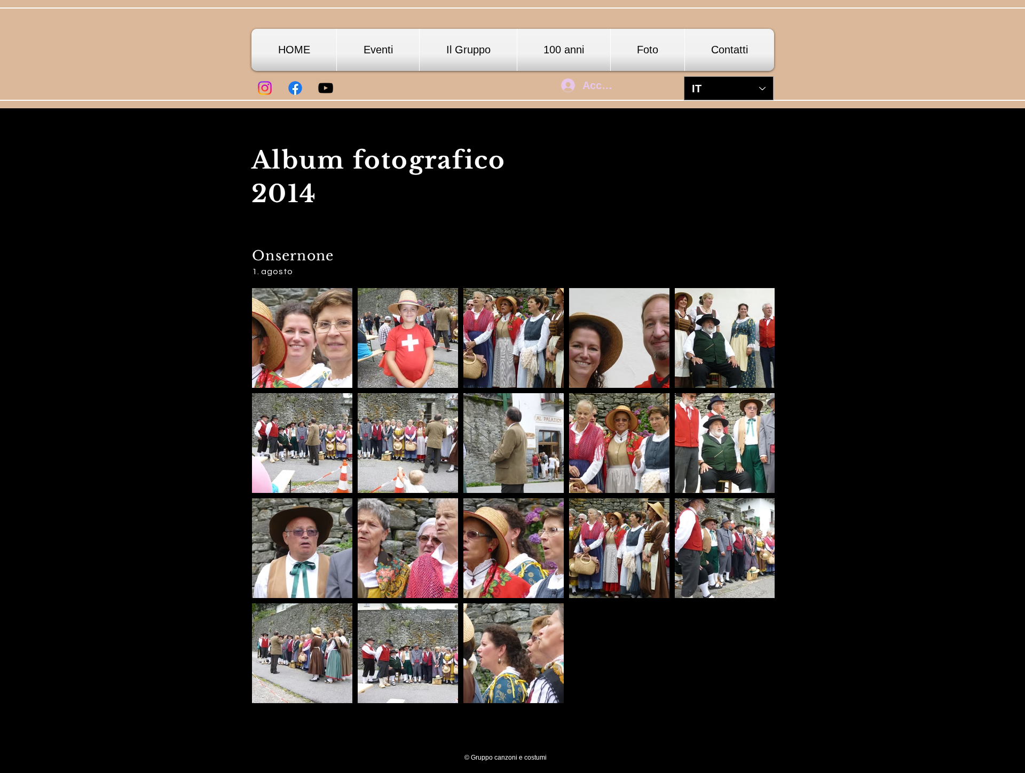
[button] (647, 50)
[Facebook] (295, 88)
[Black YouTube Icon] (326, 88)
